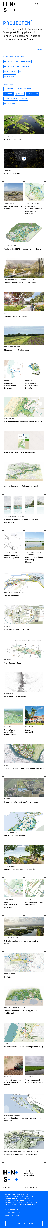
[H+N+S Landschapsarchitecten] (10, 1176)
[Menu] (42, 3)
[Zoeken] (36, 3)
